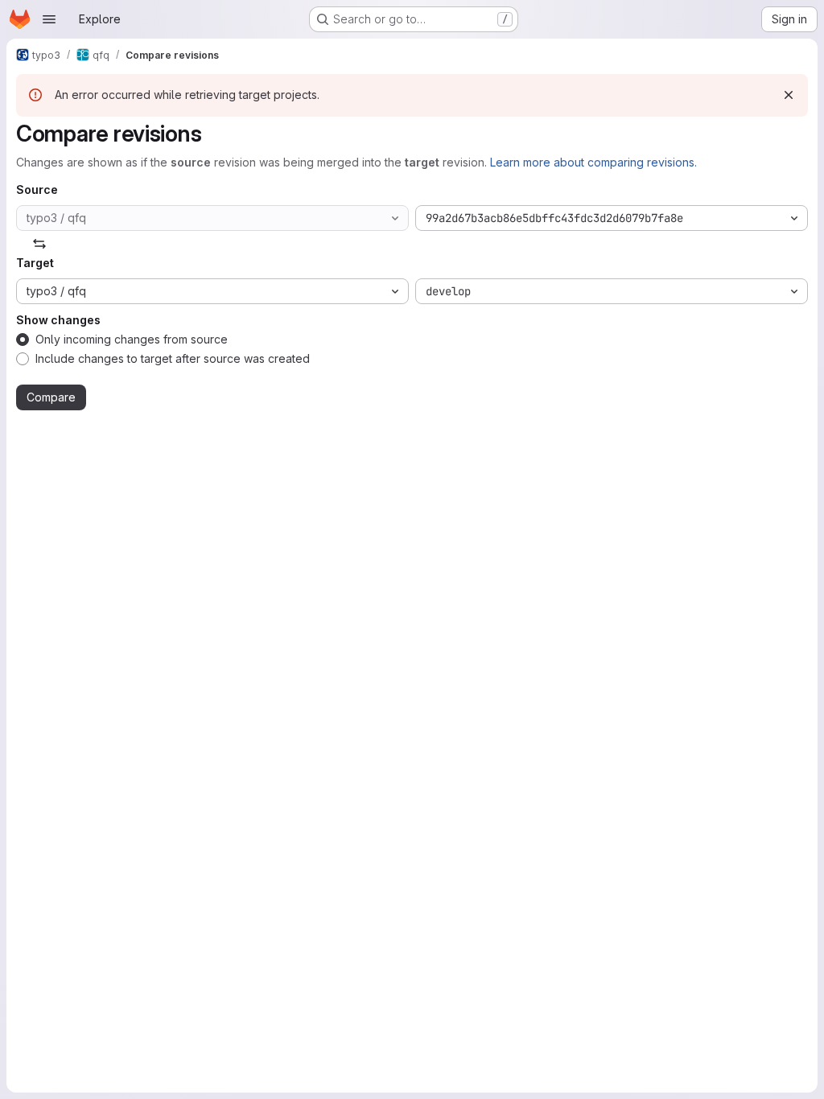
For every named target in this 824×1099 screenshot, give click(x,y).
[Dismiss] (788, 95)
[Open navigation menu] (49, 19)
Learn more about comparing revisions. (593, 162)
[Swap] (39, 244)
